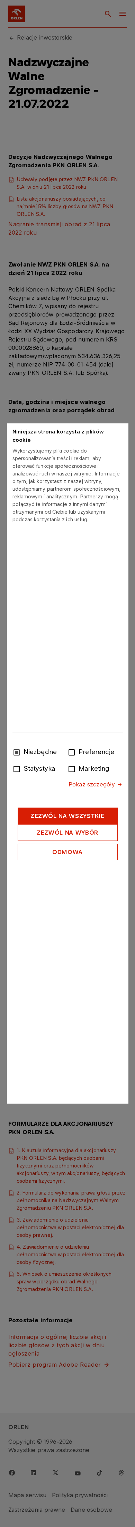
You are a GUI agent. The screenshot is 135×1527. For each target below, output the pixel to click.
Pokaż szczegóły (92, 784)
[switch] (73, 752)
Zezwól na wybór (67, 832)
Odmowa (67, 852)
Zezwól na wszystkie (67, 815)
